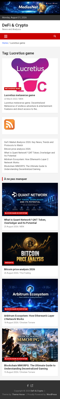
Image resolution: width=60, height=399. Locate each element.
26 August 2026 (11, 273)
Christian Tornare (27, 322)
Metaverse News (12, 89)
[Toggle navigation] (5, 36)
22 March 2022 (10, 99)
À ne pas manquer (15, 179)
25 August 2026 (11, 226)
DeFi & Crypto (15, 25)
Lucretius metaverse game (19, 95)
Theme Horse (18, 394)
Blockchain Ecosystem (16, 213)
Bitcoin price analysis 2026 (17, 149)
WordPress (52, 394)
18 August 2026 (11, 322)
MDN (21, 99)
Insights (9, 263)
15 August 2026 (11, 372)
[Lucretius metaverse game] (30, 75)
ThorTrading (25, 273)
